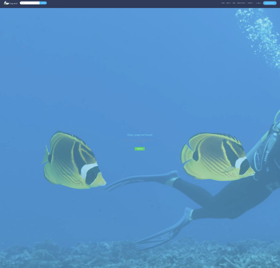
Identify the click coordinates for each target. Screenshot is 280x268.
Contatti (250, 2)
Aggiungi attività (269, 3)
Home (223, 2)
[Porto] (34, 2)
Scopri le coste (241, 2)
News (234, 2)
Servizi (228, 2)
